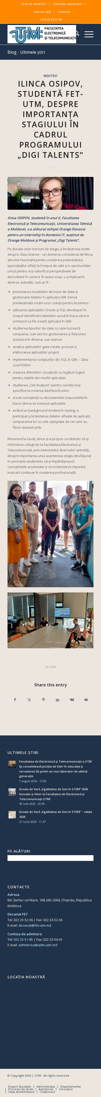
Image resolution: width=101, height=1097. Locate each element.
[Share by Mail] (86, 699)
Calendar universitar (67, 4)
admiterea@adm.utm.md (37, 945)
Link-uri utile (42, 12)
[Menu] (86, 34)
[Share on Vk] (72, 699)
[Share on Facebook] (15, 699)
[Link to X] (74, 1081)
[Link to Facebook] (66, 1081)
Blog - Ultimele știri (26, 52)
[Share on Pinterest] (44, 699)
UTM (53, 667)
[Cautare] (74, 34)
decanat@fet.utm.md (34, 925)
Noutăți (50, 76)
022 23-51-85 (23, 939)
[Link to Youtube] (82, 1081)
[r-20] (50, 193)
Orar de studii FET (34, 4)
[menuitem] (34, 4)
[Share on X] (29, 699)
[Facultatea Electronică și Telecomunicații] (42, 34)
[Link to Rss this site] (89, 1081)
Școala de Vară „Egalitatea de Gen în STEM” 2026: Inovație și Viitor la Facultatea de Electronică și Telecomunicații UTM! (54, 794)
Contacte (63, 12)
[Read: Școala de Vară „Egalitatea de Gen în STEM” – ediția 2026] (12, 814)
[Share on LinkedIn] (58, 699)
